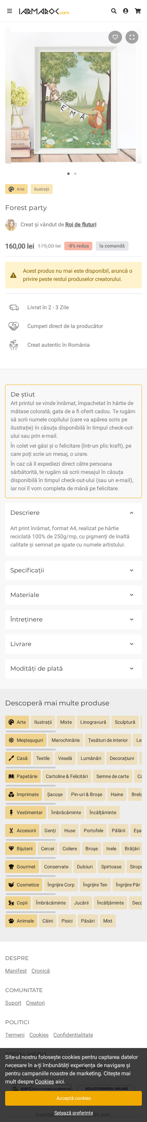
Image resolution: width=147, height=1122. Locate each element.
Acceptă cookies (73, 1098)
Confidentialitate (73, 1035)
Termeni (15, 1035)
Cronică (40, 971)
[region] (73, 725)
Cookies (39, 1035)
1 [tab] (68, 174)
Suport (13, 1003)
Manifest (16, 971)
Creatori (35, 1003)
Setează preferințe (73, 1113)
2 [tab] (75, 174)
